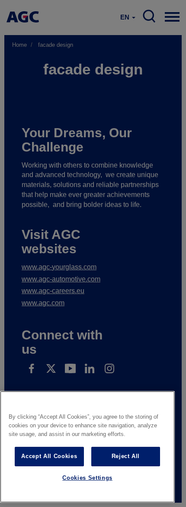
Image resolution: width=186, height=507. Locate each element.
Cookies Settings (87, 478)
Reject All (126, 456)
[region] (87, 447)
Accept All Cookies (49, 456)
